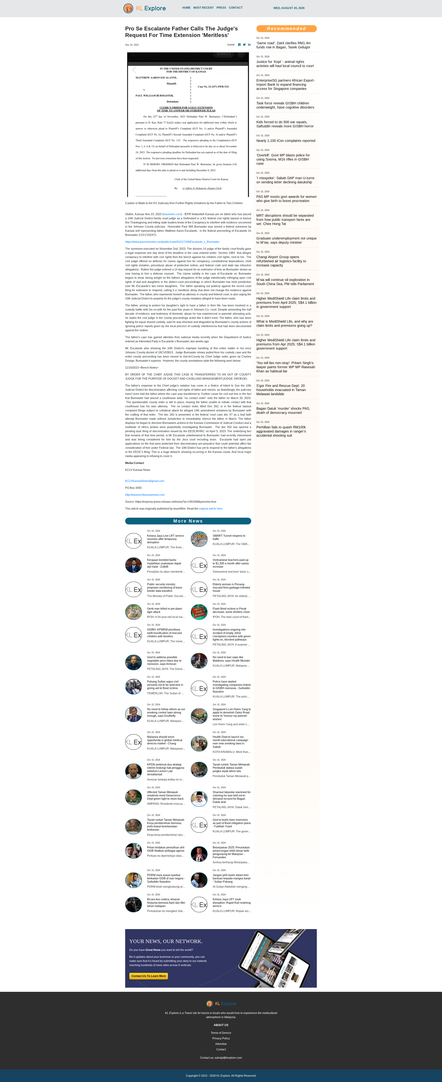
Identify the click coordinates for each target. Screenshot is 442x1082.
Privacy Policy (221, 1038)
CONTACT (236, 7)
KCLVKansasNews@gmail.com (144, 480)
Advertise (221, 1043)
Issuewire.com (172, 214)
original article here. (211, 508)
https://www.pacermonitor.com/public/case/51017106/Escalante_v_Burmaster (172, 241)
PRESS (221, 7)
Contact (221, 1049)
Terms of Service (221, 1032)
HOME (186, 7)
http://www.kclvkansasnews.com (145, 494)
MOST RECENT (203, 7)
